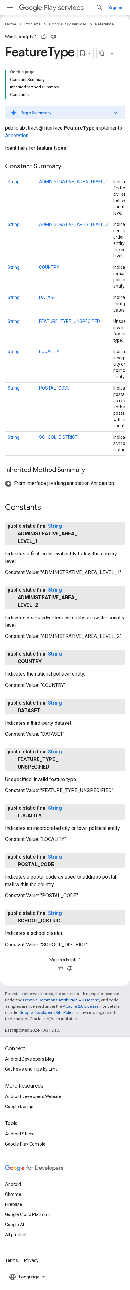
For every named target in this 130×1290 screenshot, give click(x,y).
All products (17, 1234)
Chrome (13, 1194)
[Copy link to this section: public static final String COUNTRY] (48, 661)
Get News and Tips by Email (32, 1069)
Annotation (16, 135)
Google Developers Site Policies (48, 1012)
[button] (65, 112)
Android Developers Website (33, 1096)
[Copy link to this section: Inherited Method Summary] (91, 470)
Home (10, 24)
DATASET (49, 297)
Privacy (31, 1260)
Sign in (115, 7)
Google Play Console (25, 1143)
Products (32, 24)
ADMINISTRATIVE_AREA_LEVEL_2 (73, 224)
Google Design (19, 1106)
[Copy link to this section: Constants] (47, 508)
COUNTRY (49, 267)
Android (13, 1184)
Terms (11, 1260)
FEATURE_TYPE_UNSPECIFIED (69, 321)
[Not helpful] (53, 37)
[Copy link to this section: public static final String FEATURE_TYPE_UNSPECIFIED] (55, 767)
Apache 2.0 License (80, 1006)
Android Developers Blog (29, 1059)
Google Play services (68, 24)
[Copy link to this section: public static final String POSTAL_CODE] (60, 864)
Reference (104, 24)
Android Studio (20, 1133)
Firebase (13, 1204)
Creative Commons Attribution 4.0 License (61, 1000)
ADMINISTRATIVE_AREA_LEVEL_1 (73, 181)
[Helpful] (44, 37)
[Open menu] (10, 7)
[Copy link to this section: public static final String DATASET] (46, 710)
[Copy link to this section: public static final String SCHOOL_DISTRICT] (70, 921)
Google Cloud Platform (27, 1214)
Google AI (14, 1224)
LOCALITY (49, 351)
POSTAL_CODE (54, 388)
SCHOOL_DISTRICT (58, 437)
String (14, 181)
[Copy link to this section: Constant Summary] (67, 167)
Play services (64, 7)
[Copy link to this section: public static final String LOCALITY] (48, 816)
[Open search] (99, 7)
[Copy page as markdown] (102, 53)
